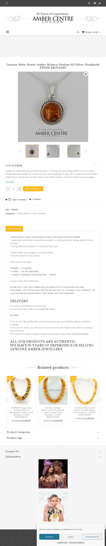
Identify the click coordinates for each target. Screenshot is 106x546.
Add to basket (33, 189)
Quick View (34, 390)
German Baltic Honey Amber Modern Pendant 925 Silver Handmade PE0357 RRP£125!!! (95, 163)
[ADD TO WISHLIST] (34, 386)
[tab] (14, 229)
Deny (70, 537)
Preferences (92, 537)
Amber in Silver (30, 213)
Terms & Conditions (76, 542)
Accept (49, 537)
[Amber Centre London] (53, 18)
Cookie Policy (62, 542)
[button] (86, 74)
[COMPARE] (34, 382)
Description (14, 228)
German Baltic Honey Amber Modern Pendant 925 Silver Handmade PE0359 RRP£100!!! (98, 163)
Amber (20, 213)
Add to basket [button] (34, 378)
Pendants (42, 213)
